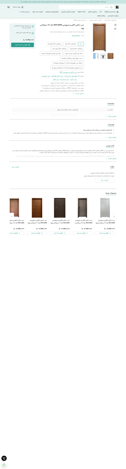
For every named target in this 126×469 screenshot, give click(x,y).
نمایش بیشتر (112, 116)
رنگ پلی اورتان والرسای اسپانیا (51, 53)
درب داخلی (73, 79)
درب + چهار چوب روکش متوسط (72, 58)
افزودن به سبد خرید (21, 45)
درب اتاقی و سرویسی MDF (80, 20)
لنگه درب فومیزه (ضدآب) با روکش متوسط (68, 63)
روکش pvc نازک (70, 44)
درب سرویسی (46, 76)
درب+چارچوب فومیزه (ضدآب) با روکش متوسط (67, 68)
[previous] (114, 216)
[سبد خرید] (8, 7)
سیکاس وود (76, 35)
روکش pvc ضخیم (76, 49)
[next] (12, 216)
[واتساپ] (4, 465)
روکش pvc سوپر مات (59, 49)
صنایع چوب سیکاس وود (110, 20)
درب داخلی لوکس (57, 76)
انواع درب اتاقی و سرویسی (95, 20)
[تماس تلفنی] (4, 458)
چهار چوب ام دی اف (70, 76)
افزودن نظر (15, 167)
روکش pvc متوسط (54, 44)
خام (81, 44)
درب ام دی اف (64, 79)
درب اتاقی (56, 79)
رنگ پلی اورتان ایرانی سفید (73, 53)
